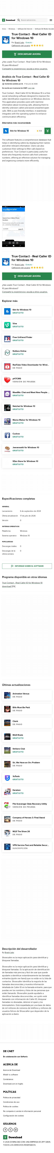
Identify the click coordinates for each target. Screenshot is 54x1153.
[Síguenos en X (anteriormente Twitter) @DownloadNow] (10, 1130)
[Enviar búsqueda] (19, 20)
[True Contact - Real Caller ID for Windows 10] (5, 40)
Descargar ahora (29, 54)
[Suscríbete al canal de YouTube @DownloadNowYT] (16, 1130)
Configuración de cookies (13, 1116)
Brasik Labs (9, 952)
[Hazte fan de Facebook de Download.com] (5, 1130)
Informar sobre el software (29, 566)
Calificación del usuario (21, 45)
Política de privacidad (11, 1097)
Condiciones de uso (11, 1102)
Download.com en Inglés (13, 1084)
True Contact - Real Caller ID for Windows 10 (31, 36)
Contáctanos (8, 1079)
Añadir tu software (10, 1075)
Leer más (31, 88)
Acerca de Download (11, 1070)
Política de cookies (10, 1106)
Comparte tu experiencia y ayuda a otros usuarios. (25, 69)
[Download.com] (8, 20)
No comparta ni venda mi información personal (22, 1111)
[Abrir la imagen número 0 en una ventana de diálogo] (13, 226)
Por (18, 42)
